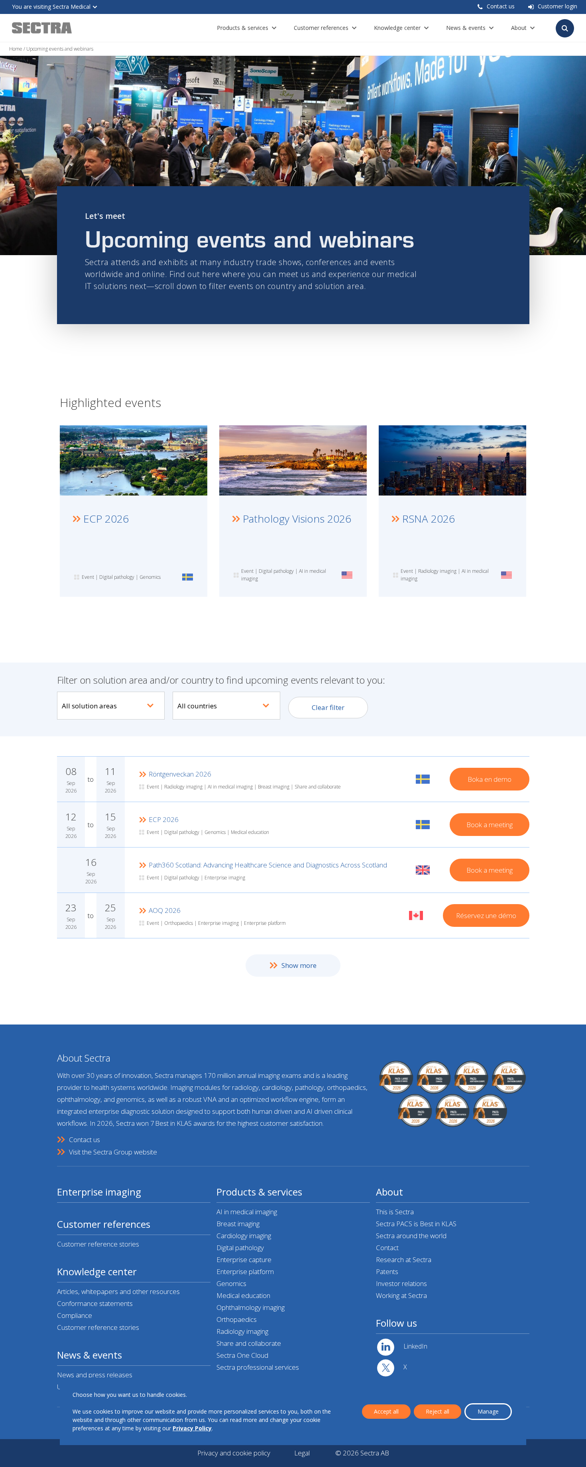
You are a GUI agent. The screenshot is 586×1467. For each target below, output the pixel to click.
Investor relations (401, 1283)
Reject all (437, 1411)
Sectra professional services (257, 1367)
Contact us (501, 6)
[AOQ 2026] (293, 915)
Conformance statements (95, 1303)
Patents (387, 1271)
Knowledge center (397, 27)
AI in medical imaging (246, 1211)
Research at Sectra (403, 1259)
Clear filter (328, 707)
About (519, 27)
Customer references (321, 27)
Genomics (231, 1283)
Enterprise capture (243, 1259)
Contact (387, 1247)
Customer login (557, 6)
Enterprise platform (245, 1271)
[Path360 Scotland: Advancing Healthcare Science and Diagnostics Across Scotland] (293, 870)
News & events (466, 27)
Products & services (242, 27)
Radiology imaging (242, 1331)
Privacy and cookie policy (233, 1452)
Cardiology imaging (243, 1235)
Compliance (74, 1315)
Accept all (386, 1411)
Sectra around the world (411, 1235)
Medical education (243, 1295)
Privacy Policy (192, 1428)
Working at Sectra (401, 1295)
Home (15, 48)
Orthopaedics (236, 1319)
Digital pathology (240, 1247)
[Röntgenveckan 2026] (293, 779)
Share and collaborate (248, 1343)
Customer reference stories (98, 1244)
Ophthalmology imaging (250, 1307)
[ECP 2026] (293, 824)
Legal (302, 1452)
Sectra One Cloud (242, 1355)
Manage (488, 1411)
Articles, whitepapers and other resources (118, 1291)
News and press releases (94, 1374)
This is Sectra (395, 1211)
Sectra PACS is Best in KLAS (416, 1223)
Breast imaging (238, 1223)
